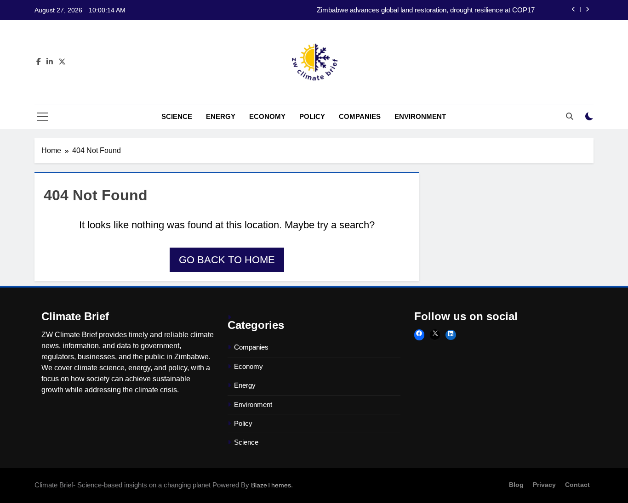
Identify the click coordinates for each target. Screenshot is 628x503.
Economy (267, 116)
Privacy (544, 484)
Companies (360, 116)
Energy (220, 116)
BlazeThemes (271, 485)
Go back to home (227, 260)
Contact (577, 484)
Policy (312, 116)
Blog (516, 484)
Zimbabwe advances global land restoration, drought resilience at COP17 (426, 10)
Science (176, 116)
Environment (420, 116)
